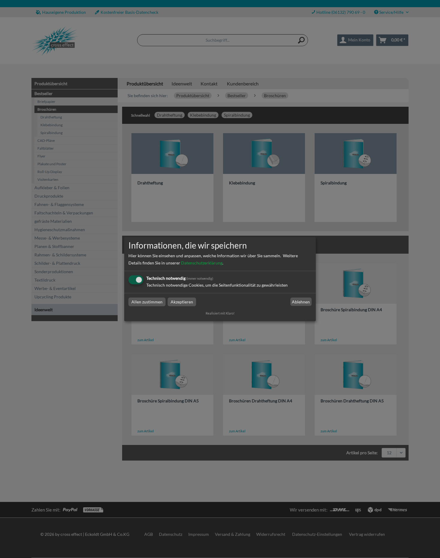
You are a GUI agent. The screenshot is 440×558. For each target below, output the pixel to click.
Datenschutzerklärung (201, 262)
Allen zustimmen (147, 301)
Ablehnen (301, 301)
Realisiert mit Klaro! (220, 313)
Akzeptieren (182, 301)
